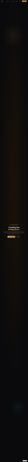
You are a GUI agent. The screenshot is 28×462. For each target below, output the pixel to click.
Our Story (18, 236)
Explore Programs (11, 236)
